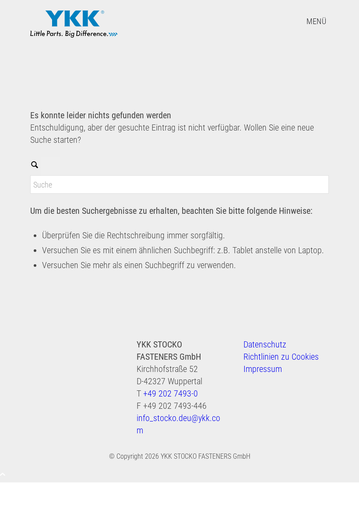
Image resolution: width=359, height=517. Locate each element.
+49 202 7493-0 (170, 393)
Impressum (262, 369)
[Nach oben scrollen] (2, 474)
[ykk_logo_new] (74, 26)
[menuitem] (316, 21)
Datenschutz (264, 344)
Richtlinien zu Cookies (281, 356)
